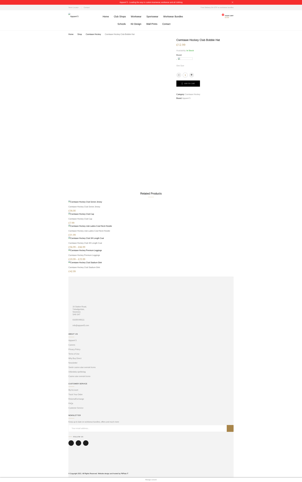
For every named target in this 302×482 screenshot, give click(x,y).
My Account (73, 390)
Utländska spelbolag (77, 372)
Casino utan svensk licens (79, 376)
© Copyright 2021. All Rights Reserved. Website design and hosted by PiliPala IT (98, 473)
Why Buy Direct (74, 358)
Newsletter (72, 363)
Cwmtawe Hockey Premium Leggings (84, 255)
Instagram (85, 444)
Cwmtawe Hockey (93, 34)
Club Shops (120, 16)
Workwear (136, 16)
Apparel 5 (186, 98)
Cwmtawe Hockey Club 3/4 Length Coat (85, 243)
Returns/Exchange (76, 399)
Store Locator (73, 7)
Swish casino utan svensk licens (82, 367)
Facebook (71, 444)
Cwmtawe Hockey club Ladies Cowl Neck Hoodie (89, 231)
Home (106, 16)
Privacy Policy (74, 349)
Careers (71, 345)
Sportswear (152, 16)
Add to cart (189, 83)
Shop (79, 34)
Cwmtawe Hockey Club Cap (80, 219)
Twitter (78, 444)
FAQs (70, 403)
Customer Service (75, 408)
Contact (87, 7)
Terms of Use (73, 354)
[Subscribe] (230, 428)
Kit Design (136, 24)
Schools (121, 24)
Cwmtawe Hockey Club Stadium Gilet (84, 267)
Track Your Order (75, 394)
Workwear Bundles (173, 16)
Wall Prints (151, 24)
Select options (152, 199)
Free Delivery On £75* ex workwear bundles (217, 7)
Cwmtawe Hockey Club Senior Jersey (84, 207)
